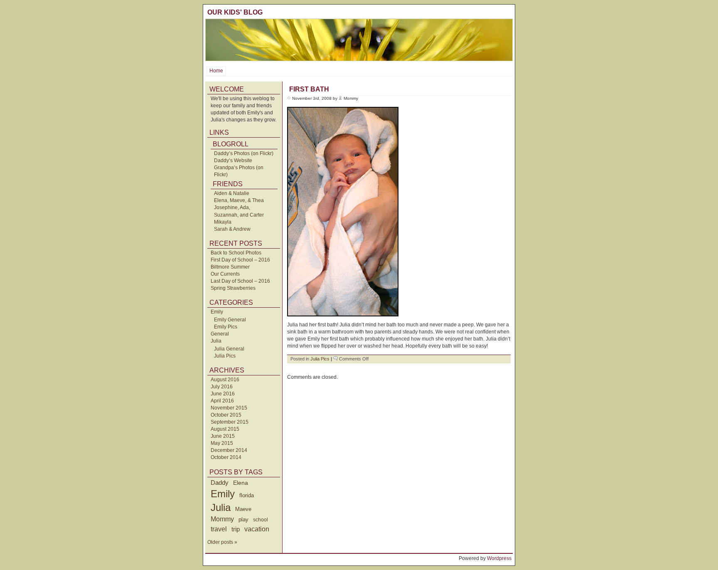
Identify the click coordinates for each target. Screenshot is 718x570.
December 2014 (229, 450)
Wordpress (499, 558)
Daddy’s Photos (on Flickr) (243, 153)
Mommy (222, 519)
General (220, 334)
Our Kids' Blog (235, 12)
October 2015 (226, 415)
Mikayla (222, 222)
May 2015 (222, 443)
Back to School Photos (236, 253)
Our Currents (225, 274)
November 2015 (229, 408)
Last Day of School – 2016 (240, 281)
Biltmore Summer (230, 267)
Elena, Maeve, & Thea (239, 200)
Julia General (229, 349)
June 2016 (223, 394)
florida (246, 495)
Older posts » (222, 542)
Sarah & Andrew (232, 229)
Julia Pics (225, 356)
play (243, 520)
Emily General (230, 320)
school (260, 520)
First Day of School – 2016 (240, 260)
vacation (256, 529)
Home (216, 71)
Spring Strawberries (233, 288)
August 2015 (225, 429)
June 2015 (223, 436)
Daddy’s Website (233, 160)
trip (235, 529)
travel (219, 529)
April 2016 (222, 401)
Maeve (243, 509)
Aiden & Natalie (231, 193)
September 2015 (229, 422)
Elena (240, 482)
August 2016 (225, 379)
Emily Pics (225, 327)
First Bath (309, 89)
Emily (217, 312)
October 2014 (226, 457)
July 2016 (222, 387)
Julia (216, 341)
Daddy (220, 482)
